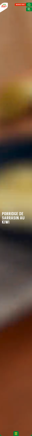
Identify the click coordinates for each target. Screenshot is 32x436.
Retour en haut (28, 431)
